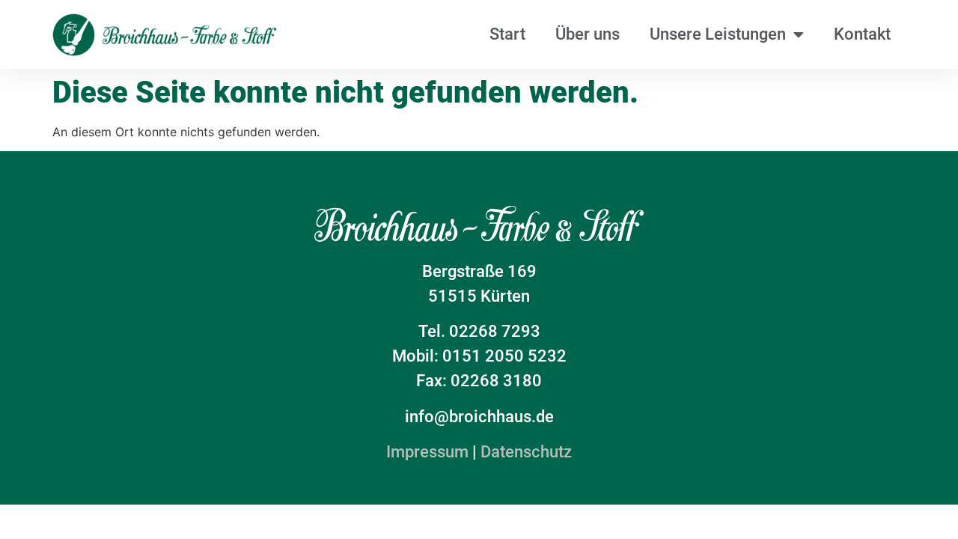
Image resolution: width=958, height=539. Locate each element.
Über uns (587, 34)
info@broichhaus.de (479, 416)
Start (507, 34)
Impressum (427, 451)
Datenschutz (526, 451)
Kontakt (862, 34)
